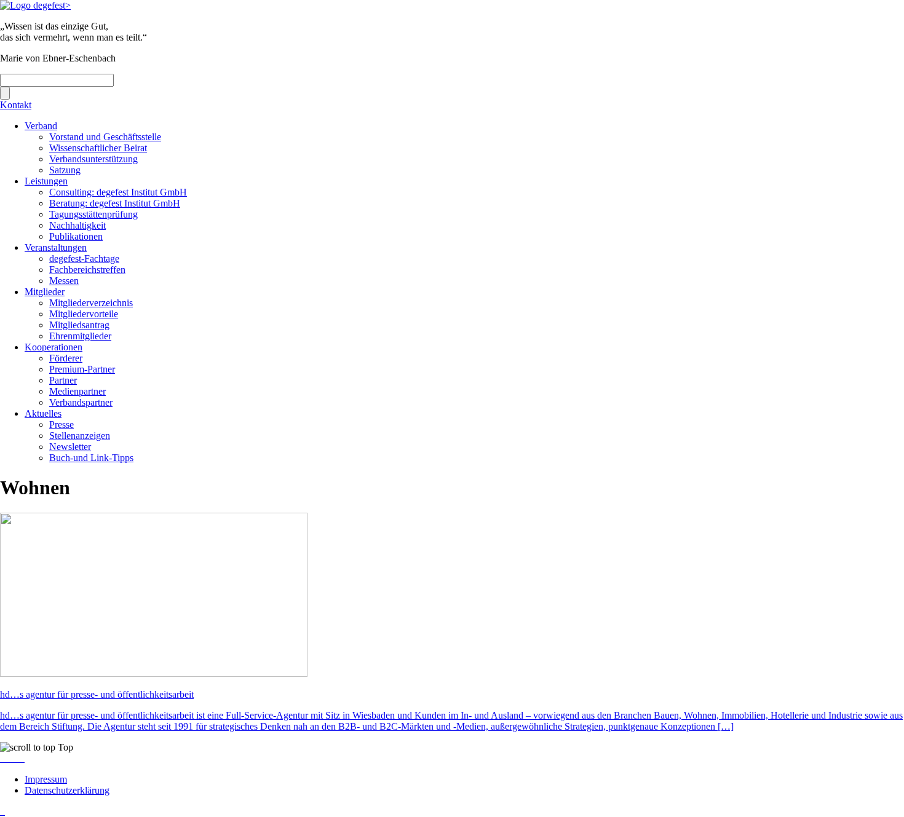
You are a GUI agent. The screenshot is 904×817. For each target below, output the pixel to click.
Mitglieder (45, 291)
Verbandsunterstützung (93, 159)
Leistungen (46, 181)
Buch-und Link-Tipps (91, 457)
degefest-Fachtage (84, 258)
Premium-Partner (82, 369)
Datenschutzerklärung (67, 790)
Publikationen (76, 236)
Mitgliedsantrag (79, 325)
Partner (63, 380)
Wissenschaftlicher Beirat (98, 148)
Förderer (65, 358)
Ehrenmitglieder (80, 336)
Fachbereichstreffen (87, 269)
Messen (64, 280)
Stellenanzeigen (79, 435)
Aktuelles (43, 413)
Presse (61, 424)
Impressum (46, 779)
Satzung (65, 170)
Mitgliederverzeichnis (91, 303)
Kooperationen (53, 347)
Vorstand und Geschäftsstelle (105, 137)
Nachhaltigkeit (77, 225)
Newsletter (70, 446)
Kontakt (15, 105)
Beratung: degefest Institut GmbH (114, 203)
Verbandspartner (81, 402)
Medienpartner (77, 391)
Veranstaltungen (56, 247)
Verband (41, 125)
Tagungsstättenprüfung (93, 214)
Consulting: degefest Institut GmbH (118, 192)
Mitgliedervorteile (83, 314)
